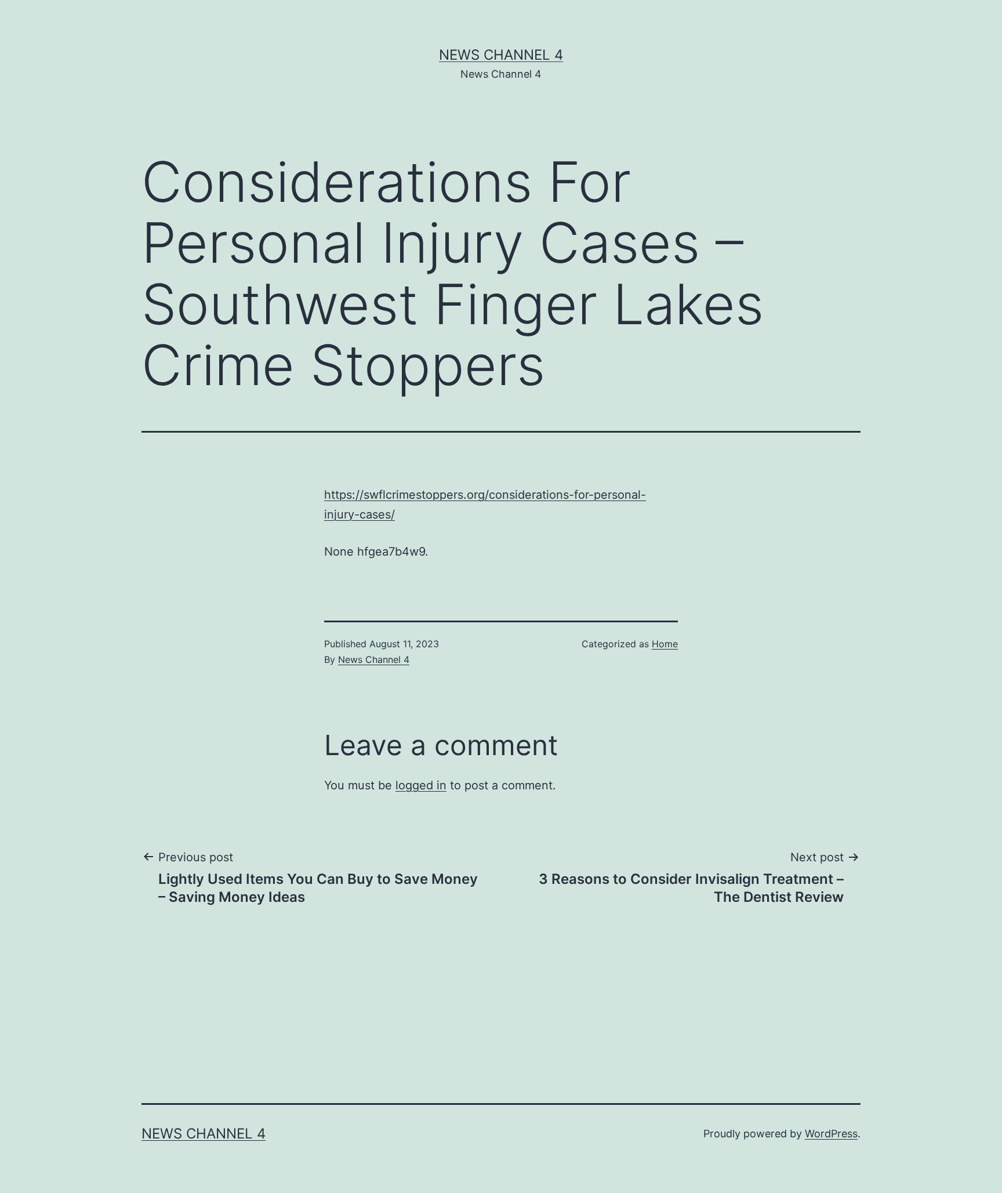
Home (665, 644)
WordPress (831, 1133)
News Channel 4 (501, 54)
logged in (420, 785)
